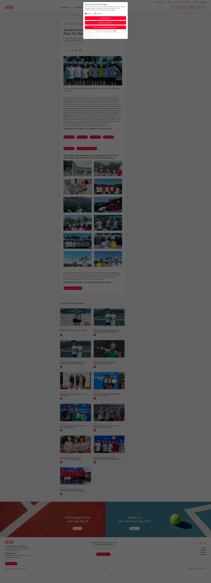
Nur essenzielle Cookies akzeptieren (105, 27)
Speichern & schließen (105, 23)
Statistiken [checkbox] (99, 13)
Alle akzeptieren (105, 18)
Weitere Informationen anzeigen (105, 31)
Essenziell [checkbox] (90, 13)
